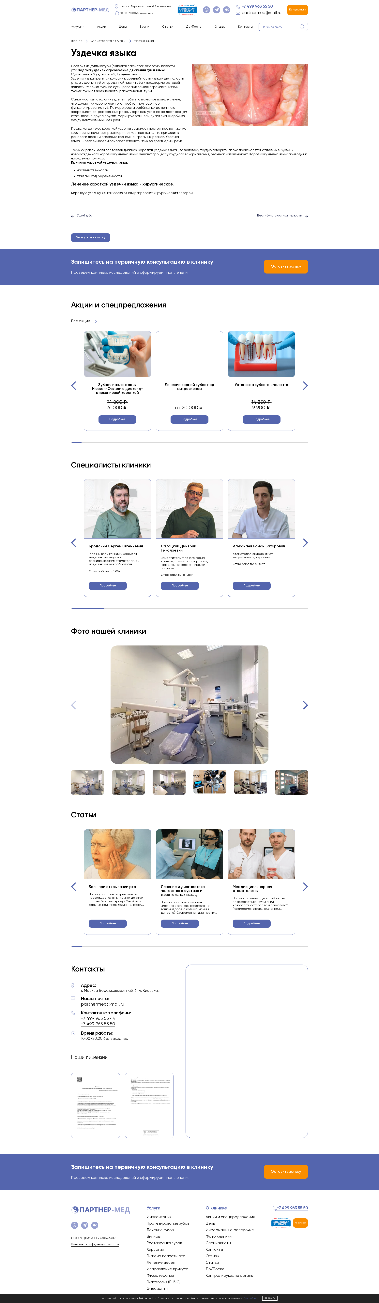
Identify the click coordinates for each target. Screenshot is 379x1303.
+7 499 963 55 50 (257, 7)
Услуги (76, 27)
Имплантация (159, 1217)
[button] (73, 385)
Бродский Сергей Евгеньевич (116, 546)
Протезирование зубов (168, 1223)
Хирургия (155, 1249)
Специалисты (218, 1243)
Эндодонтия (158, 1289)
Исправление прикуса (167, 1269)
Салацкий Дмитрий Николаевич (178, 548)
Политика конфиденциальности (95, 1244)
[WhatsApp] (206, 9)
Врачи (144, 26)
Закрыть (270, 1298)
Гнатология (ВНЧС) (163, 1282)
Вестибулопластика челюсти (279, 215)
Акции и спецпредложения (230, 1217)
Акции (101, 26)
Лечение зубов (160, 1230)
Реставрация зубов (164, 1243)
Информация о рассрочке (230, 1230)
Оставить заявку (286, 266)
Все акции (81, 321)
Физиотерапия (160, 1276)
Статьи (167, 26)
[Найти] (302, 27)
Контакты (245, 26)
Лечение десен (161, 1263)
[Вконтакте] (226, 9)
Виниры (153, 1236)
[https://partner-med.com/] (90, 9)
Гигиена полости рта (166, 1256)
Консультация (297, 9)
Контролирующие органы (229, 1276)
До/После (194, 26)
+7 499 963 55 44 (98, 1018)
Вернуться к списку (90, 237)
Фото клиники (219, 1236)
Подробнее (117, 419)
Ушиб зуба (84, 215)
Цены (123, 26)
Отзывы (220, 26)
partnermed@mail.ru (261, 13)
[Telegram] (216, 9)
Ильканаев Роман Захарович (259, 546)
